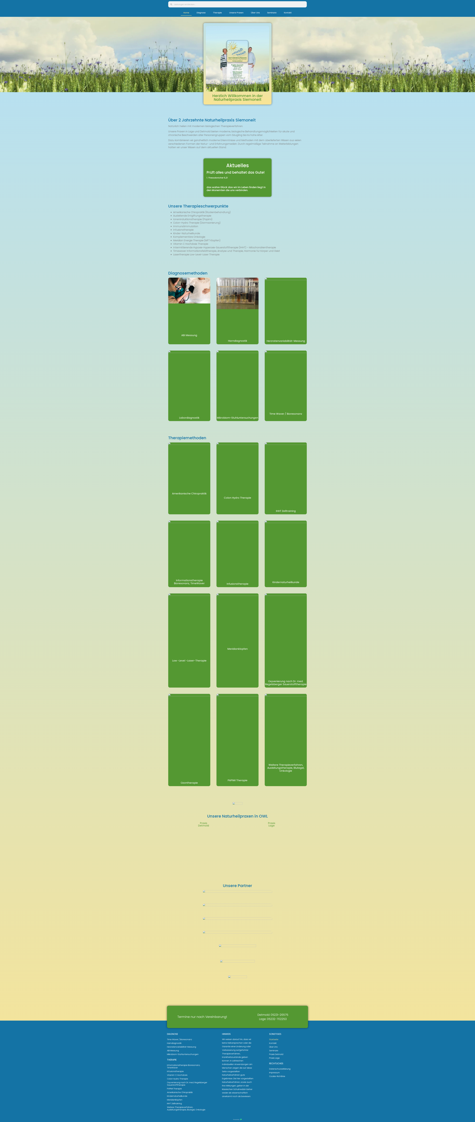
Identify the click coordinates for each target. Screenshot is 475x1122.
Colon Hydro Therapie (237, 497)
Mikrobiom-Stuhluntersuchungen (237, 417)
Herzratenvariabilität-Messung (286, 341)
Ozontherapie (189, 783)
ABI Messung (189, 335)
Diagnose (201, 12)
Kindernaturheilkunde (285, 582)
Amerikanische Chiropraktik (189, 493)
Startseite (273, 1039)
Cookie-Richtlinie (277, 1076)
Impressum (274, 1072)
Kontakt (288, 12)
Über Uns (255, 12)
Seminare (271, 12)
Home (186, 12)
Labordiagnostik (189, 417)
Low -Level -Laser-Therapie (189, 660)
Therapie (217, 12)
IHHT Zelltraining (286, 511)
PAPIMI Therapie (237, 780)
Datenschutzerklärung (279, 1068)
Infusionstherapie (237, 584)
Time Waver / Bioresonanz (285, 414)
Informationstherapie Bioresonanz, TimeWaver (189, 582)
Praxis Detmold (276, 1054)
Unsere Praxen (236, 12)
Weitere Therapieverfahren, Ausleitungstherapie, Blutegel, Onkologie (285, 768)
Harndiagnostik (237, 341)
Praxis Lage (274, 1058)
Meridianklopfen (237, 649)
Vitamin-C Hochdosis (177, 1075)
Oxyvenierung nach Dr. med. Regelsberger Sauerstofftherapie (286, 683)
